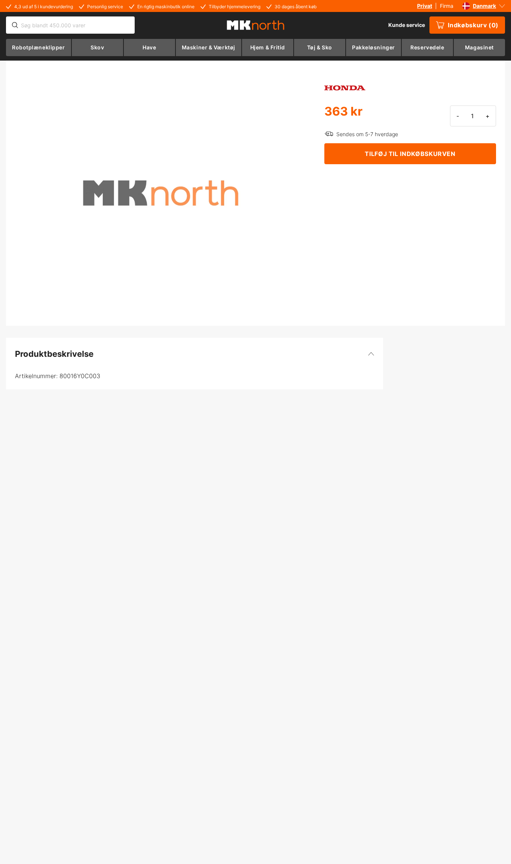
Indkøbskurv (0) (473, 25)
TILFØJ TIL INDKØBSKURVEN (410, 153)
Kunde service (406, 25)
